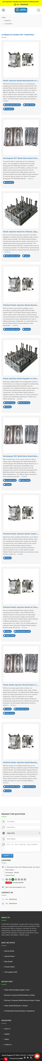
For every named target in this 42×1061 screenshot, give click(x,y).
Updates (7, 20)
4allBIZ (20, 1058)
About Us (7, 1029)
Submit (6, 855)
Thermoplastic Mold (10, 972)
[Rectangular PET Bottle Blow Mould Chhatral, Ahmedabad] (21, 137)
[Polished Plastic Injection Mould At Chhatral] (21, 586)
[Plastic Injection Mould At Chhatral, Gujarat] (21, 211)
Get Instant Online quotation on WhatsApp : (21, 3)
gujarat (27, 256)
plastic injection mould (12, 256)
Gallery (6, 1039)
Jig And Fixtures (9, 956)
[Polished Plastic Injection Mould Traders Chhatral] (21, 513)
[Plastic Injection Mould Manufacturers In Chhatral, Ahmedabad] (21, 60)
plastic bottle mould (22, 709)
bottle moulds (25, 480)
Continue (6, 101)
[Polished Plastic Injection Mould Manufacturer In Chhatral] (21, 742)
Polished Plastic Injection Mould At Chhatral (21, 607)
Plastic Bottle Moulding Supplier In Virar (16, 990)
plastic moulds (30, 105)
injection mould (24, 402)
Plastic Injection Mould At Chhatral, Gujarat (21, 232)
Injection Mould (9, 951)
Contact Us (8, 1044)
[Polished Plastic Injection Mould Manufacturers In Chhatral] (21, 284)
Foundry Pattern (9, 967)
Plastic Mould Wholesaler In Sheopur (16, 1005)
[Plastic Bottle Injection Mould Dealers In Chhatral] (21, 664)
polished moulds (30, 786)
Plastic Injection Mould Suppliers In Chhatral (21, 379)
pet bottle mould (11, 480)
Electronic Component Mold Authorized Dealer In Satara (22, 1000)
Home (3, 17)
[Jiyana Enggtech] (21, 10)
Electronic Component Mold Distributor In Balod (19, 995)
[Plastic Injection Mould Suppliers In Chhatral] (21, 358)
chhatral (27, 329)
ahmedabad (9, 109)
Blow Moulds (8, 961)
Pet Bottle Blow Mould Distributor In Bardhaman (19, 1011)
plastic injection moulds (13, 105)
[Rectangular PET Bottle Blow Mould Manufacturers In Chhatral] (21, 435)
